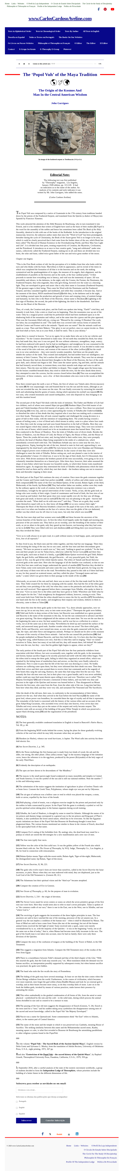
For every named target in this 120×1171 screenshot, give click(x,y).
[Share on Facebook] (43, 1134)
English (21, 1107)
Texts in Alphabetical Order (19, 31)
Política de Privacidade (72, 6)
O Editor (78, 43)
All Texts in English (91, 31)
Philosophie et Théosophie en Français (21, 6)
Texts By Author (72, 31)
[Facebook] (99, 9)
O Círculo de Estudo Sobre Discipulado (65, 4)
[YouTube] (112, 9)
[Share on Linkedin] (77, 1134)
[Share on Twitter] (50, 1134)
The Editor (91, 43)
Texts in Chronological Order (48, 31)
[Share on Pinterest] (69, 1134)
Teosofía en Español (16, 37)
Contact (11, 49)
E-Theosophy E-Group (49, 49)
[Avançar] (29, 64)
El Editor (104, 43)
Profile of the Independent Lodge (49, 6)
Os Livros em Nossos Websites (21, 43)
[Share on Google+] (59, 1134)
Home (7, 4)
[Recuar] (19, 64)
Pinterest (67, 49)
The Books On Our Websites (70, 37)
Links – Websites (18, 4)
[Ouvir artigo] (24, 64)
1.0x (100, 64)
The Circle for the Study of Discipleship (97, 4)
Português (22, 1101)
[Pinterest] (105, 9)
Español (22, 1114)
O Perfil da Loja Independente (38, 4)
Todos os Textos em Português (41, 37)
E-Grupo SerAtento (27, 49)
